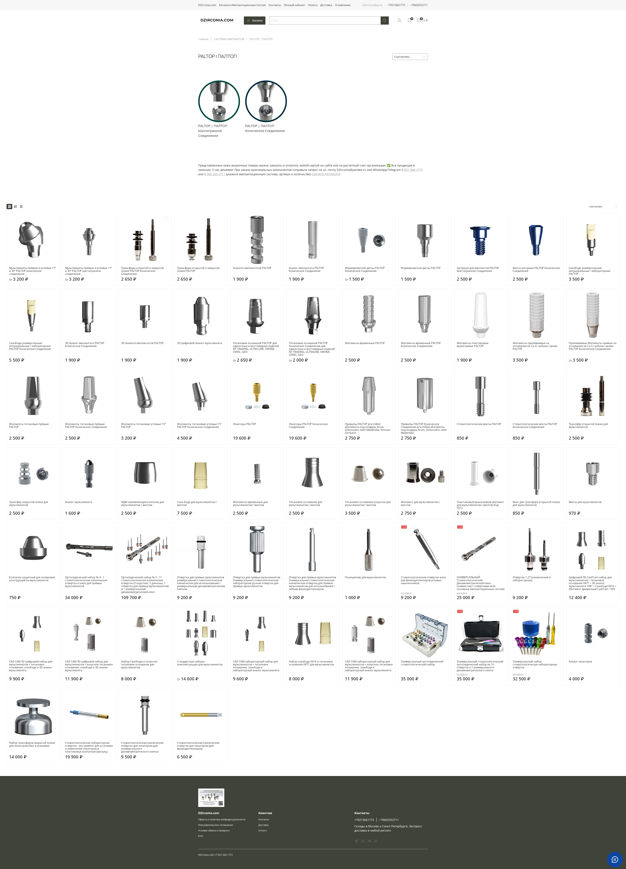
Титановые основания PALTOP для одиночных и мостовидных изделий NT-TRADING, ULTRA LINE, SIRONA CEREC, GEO (256, 347)
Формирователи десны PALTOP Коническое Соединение (365, 269)
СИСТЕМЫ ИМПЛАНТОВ (229, 39)
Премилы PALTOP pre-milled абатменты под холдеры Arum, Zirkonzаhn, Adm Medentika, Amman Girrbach (367, 428)
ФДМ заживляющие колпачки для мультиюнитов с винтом (142, 503)
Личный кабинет (294, 5)
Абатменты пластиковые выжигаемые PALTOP (472, 344)
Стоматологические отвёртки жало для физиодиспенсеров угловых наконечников (423, 580)
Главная (203, 39)
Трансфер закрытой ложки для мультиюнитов (28, 503)
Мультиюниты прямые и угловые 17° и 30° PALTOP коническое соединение (32, 271)
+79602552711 (419, 5)
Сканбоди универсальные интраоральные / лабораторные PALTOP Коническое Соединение (30, 346)
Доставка (326, 5)
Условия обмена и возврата (214, 830)
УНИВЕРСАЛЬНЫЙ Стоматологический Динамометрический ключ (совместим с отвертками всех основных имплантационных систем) (480, 583)
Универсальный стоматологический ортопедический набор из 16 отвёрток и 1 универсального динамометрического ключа (480, 666)
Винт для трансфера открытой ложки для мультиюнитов (536, 503)
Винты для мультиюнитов (585, 502)
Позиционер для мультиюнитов (365, 577)
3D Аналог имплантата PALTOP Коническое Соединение (84, 344)
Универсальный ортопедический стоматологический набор (422, 663)
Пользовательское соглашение (215, 824)
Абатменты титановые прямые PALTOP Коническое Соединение (86, 425)
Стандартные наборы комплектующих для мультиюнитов (199, 663)
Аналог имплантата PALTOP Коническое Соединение (306, 269)
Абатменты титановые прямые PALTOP (29, 425)
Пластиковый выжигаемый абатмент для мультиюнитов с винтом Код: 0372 (480, 505)
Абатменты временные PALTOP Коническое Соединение (421, 344)
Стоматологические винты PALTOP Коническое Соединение (535, 425)
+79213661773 (396, 5)
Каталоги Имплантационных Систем (242, 5)
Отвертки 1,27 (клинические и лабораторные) (532, 578)
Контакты (275, 5)
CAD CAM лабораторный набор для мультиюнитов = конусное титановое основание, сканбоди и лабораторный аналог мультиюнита (369, 666)
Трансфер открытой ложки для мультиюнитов (588, 425)
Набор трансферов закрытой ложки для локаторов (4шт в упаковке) (32, 744)
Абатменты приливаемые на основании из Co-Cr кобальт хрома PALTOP (535, 346)
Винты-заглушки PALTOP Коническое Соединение (536, 269)
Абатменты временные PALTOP (365, 343)
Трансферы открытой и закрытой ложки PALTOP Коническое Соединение (142, 271)
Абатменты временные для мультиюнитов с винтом (250, 503)
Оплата (312, 5)
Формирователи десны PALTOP (421, 268)
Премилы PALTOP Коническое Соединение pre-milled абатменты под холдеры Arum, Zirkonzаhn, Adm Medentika (424, 428)
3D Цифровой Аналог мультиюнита (199, 343)
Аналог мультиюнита (78, 502)
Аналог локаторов (580, 661)
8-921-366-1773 (412, 170)
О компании (342, 5)
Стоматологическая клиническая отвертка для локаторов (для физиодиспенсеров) (198, 745)
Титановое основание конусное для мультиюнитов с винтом (368, 503)
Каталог (257, 20)
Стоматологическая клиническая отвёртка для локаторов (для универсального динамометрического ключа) (142, 747)
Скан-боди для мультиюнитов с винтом (197, 503)
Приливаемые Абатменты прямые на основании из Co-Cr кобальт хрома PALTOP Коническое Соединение (592, 346)
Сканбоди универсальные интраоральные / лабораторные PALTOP (589, 271)
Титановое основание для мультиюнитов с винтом (305, 503)
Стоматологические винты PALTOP (479, 424)
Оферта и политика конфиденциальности (221, 819)
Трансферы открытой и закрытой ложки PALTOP (198, 269)
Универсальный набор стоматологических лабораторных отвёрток (535, 664)
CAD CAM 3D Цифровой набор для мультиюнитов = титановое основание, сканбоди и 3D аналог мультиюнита (30, 666)
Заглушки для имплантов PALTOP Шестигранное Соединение (478, 269)
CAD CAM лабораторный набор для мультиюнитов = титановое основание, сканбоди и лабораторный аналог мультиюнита (256, 666)
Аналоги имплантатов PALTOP (252, 268)
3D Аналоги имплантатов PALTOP (142, 343)
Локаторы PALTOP (244, 424)
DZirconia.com (207, 5)
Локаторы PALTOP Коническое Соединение (308, 425)
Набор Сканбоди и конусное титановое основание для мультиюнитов (139, 664)
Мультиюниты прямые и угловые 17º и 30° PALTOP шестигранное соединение (88, 271)
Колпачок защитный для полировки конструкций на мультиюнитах (32, 578)
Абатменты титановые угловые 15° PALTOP (143, 425)
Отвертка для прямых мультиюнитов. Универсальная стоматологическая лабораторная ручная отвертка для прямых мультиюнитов (257, 581)
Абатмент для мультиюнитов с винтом (420, 503)
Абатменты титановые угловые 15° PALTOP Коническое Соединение (199, 425)
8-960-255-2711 (214, 174)
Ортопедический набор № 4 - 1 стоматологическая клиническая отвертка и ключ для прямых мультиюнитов (86, 581)
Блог (200, 835)
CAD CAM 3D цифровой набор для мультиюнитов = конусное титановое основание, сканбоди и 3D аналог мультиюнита (89, 666)
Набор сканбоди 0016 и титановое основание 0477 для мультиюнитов (311, 663)
